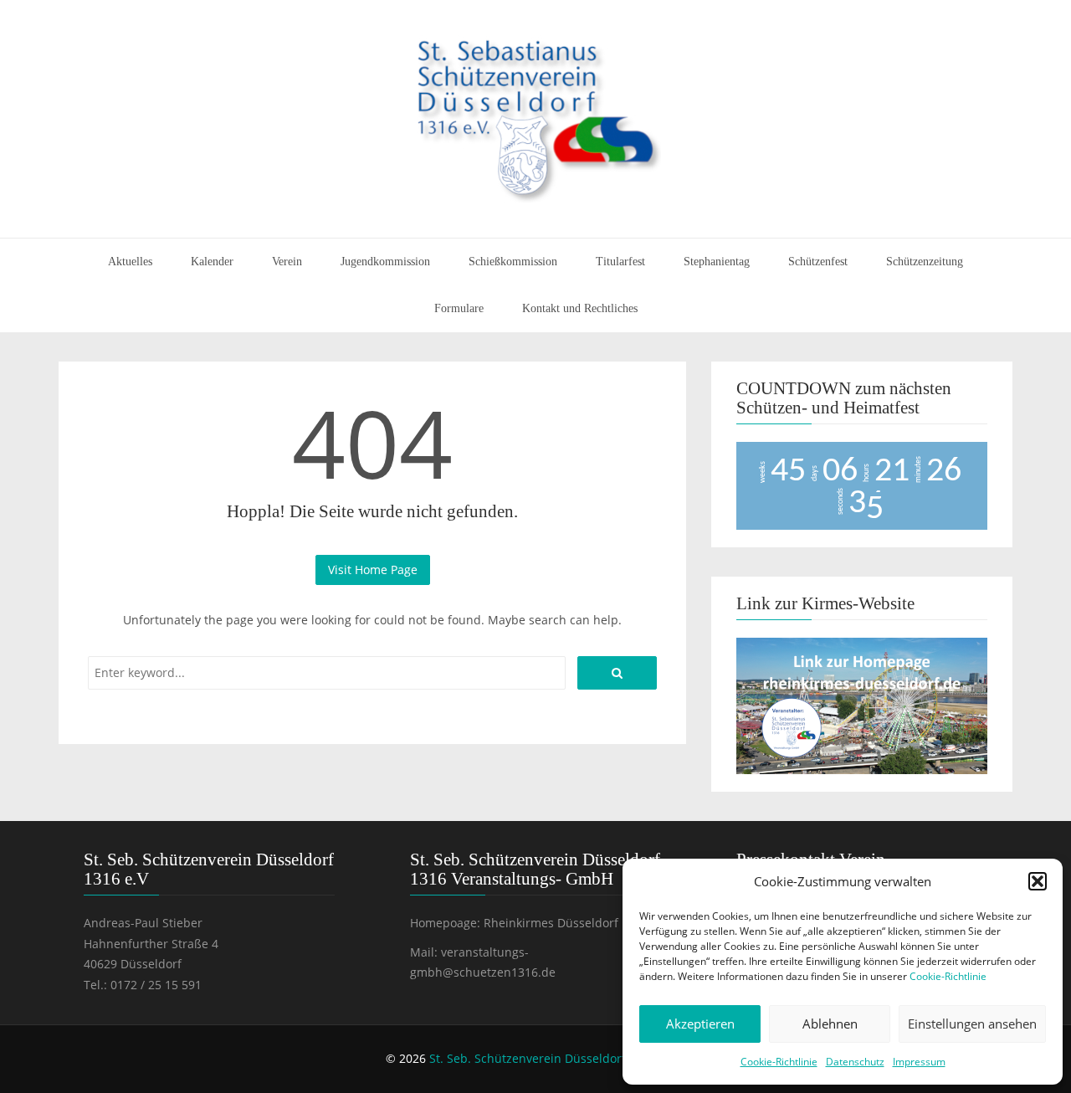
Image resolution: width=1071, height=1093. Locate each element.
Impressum (919, 1062)
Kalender (212, 261)
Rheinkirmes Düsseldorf (551, 923)
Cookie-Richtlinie (948, 976)
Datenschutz (855, 1062)
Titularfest (620, 261)
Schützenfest (818, 261)
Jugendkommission (385, 261)
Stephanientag (717, 261)
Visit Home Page (373, 569)
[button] (1037, 881)
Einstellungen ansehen (972, 1023)
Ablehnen (830, 1023)
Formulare (459, 308)
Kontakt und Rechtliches (580, 308)
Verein (287, 261)
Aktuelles (130, 261)
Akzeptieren (700, 1023)
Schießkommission (513, 261)
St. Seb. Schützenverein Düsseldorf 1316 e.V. (554, 1058)
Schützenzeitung (924, 261)
